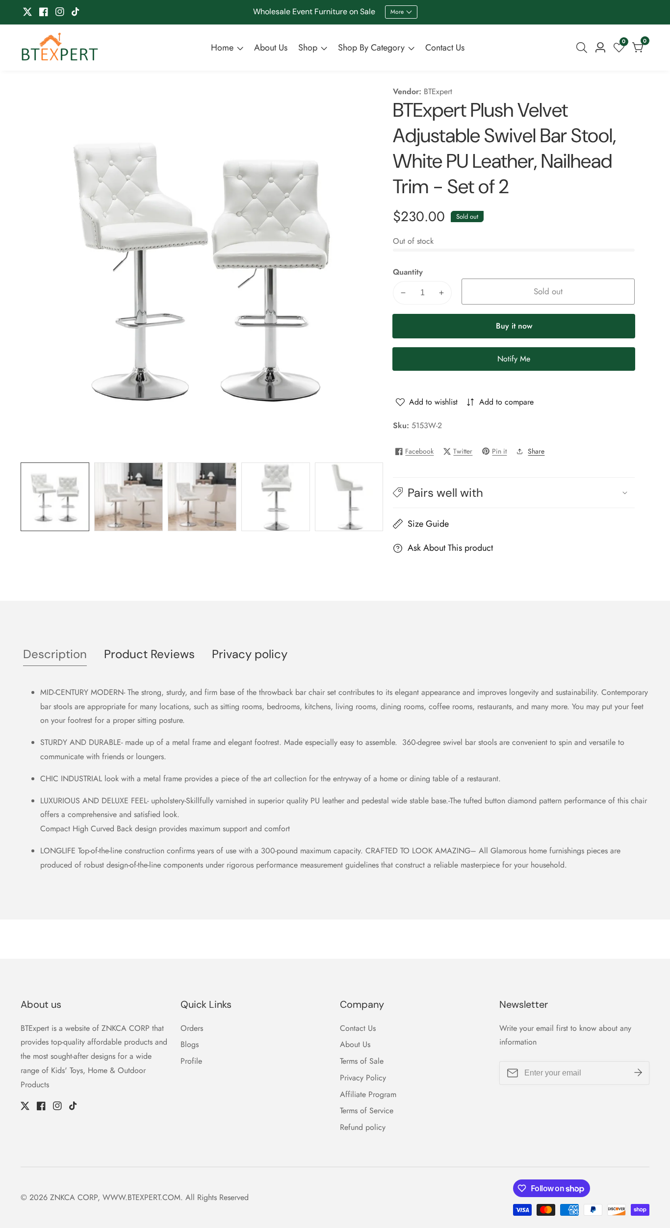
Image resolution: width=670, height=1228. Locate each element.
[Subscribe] (638, 1073)
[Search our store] (583, 47)
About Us (270, 47)
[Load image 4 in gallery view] (275, 496)
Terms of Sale (362, 1061)
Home (222, 47)
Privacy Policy (363, 1077)
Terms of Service (366, 1110)
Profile (191, 1061)
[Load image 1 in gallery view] (55, 496)
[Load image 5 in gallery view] (349, 496)
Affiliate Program (368, 1094)
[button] (513, 493)
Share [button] (536, 451)
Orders (191, 1028)
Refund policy (363, 1127)
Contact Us (444, 47)
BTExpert (438, 92)
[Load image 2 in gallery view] (128, 496)
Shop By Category (371, 47)
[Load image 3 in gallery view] (202, 496)
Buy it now (514, 326)
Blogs (189, 1044)
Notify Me (513, 358)
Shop (307, 47)
